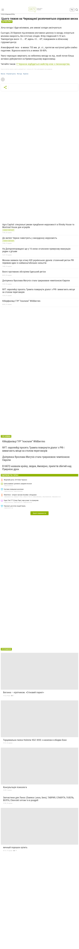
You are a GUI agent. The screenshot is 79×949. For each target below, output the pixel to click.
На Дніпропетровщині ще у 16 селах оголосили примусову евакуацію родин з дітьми (36, 250)
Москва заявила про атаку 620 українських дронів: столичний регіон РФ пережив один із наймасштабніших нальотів (38, 261)
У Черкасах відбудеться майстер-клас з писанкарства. (43, 64)
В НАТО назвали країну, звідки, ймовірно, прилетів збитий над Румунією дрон (36, 468)
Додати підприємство (39, 513)
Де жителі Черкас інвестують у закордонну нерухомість (29, 238)
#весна (3, 74)
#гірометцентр (11, 74)
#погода (19, 74)
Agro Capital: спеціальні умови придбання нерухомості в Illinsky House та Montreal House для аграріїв (38, 226)
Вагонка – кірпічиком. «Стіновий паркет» (23, 692)
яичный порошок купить (15, 847)
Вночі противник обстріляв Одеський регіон (24, 271)
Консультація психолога (15, 787)
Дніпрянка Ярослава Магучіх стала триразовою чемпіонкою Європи (36, 280)
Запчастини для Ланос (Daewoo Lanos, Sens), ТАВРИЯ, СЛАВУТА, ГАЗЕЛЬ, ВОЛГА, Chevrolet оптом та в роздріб (38, 799)
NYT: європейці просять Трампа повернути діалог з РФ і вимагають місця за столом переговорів (38, 290)
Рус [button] (72, 10)
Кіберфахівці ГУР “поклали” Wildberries (21, 301)
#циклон (25, 74)
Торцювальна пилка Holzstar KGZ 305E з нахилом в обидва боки (35, 740)
